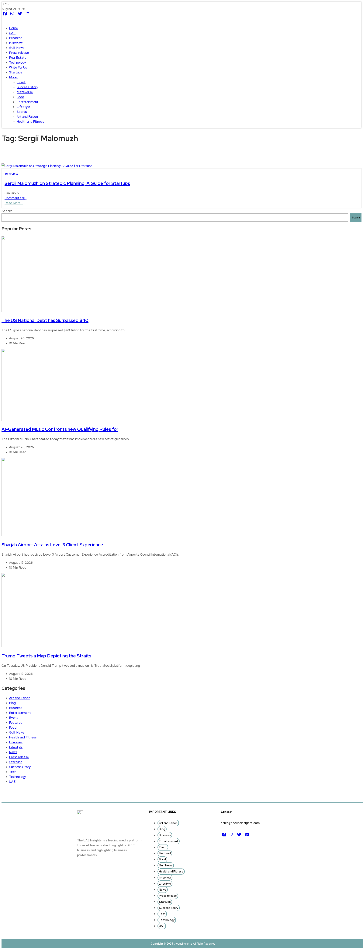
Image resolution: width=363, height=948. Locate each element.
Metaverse (25, 92)
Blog (12, 703)
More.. (13, 77)
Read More (12, 203)
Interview (15, 43)
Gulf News (16, 48)
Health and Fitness (30, 121)
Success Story (27, 87)
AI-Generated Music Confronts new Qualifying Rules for (60, 429)
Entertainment (27, 102)
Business (15, 38)
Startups (15, 72)
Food (20, 97)
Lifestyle (23, 107)
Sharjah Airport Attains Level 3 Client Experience (52, 545)
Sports (22, 112)
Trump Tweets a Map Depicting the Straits (46, 656)
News (13, 752)
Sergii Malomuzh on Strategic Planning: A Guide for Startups (67, 183)
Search (7, 211)
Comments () (15, 198)
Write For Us (18, 67)
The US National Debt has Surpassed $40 (45, 320)
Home (13, 28)
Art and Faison (27, 117)
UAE (12, 33)
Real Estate (17, 57)
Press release (19, 53)
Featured (15, 722)
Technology (17, 62)
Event (21, 82)
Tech (12, 772)
